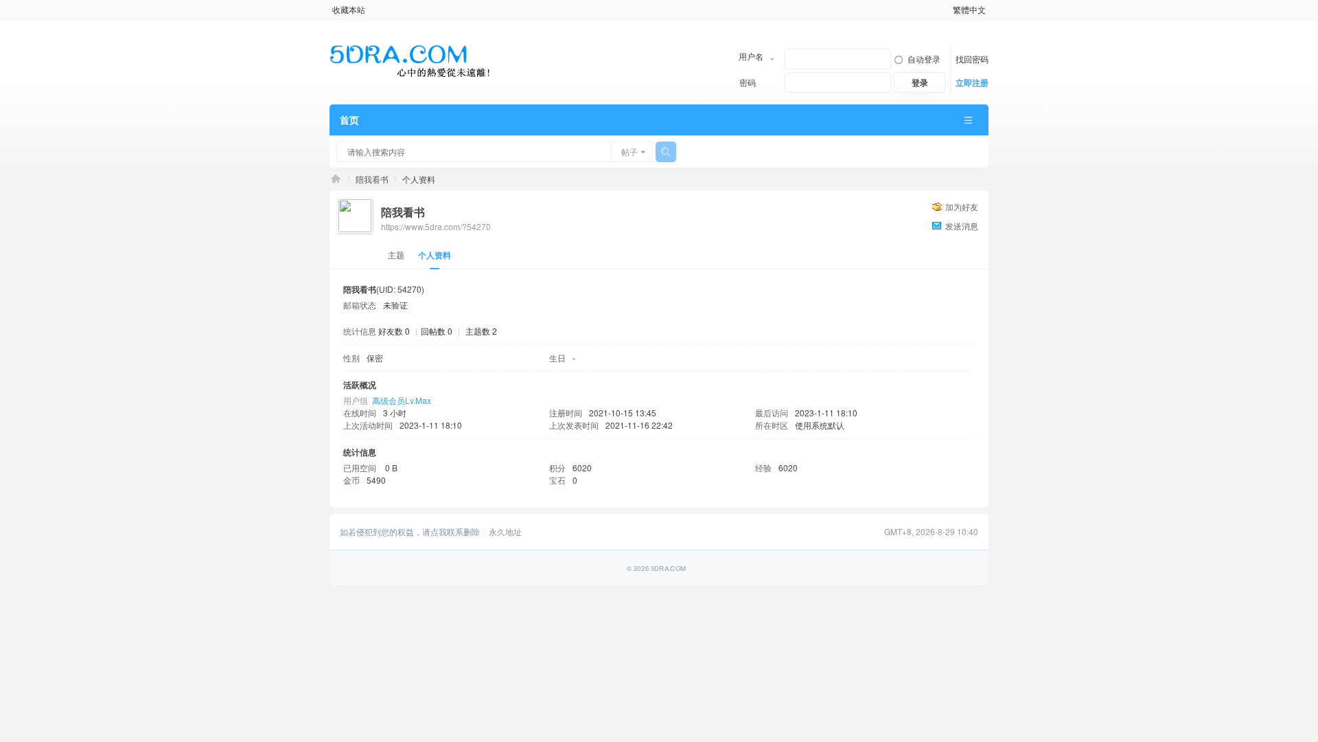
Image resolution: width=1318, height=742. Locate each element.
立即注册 (972, 82)
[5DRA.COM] (410, 61)
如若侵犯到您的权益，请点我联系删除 (410, 532)
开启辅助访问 (946, 9)
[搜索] (666, 152)
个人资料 (434, 255)
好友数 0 (394, 331)
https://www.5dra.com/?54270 (436, 226)
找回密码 (972, 59)
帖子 (629, 151)
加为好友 (961, 206)
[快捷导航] (967, 119)
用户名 (751, 56)
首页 (349, 119)
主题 (396, 254)
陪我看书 (372, 179)
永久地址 (505, 532)
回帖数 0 (436, 331)
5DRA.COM (336, 179)
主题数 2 (481, 331)
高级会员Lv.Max (401, 400)
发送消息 (961, 226)
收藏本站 (348, 9)
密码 (747, 82)
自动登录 (923, 59)
